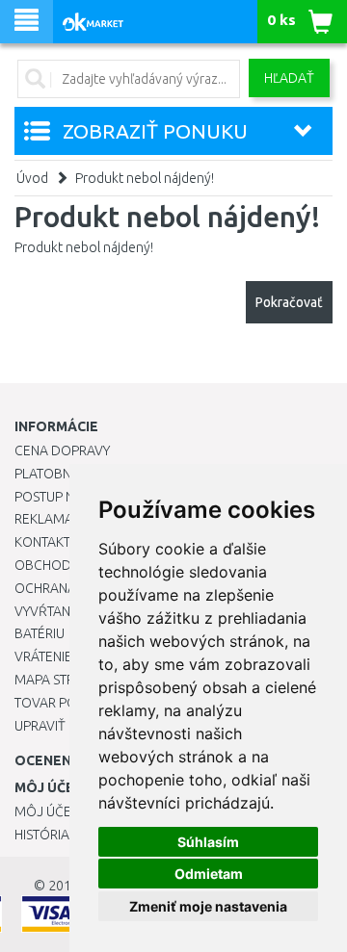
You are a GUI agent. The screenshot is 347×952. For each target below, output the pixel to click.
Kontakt (42, 542)
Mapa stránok (62, 679)
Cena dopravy (62, 450)
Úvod (32, 178)
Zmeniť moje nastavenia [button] (208, 906)
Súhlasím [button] (208, 842)
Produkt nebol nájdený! (144, 178)
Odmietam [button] (208, 873)
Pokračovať (289, 302)
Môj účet (46, 811)
